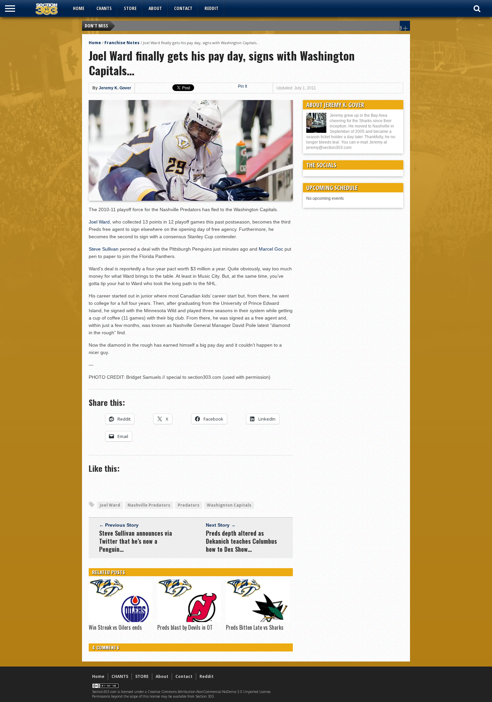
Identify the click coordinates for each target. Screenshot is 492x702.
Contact (183, 8)
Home (78, 8)
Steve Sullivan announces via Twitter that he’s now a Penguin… (135, 541)
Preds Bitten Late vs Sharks (254, 627)
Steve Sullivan (103, 249)
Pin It (242, 86)
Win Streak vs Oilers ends (115, 627)
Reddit (211, 8)
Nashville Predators (149, 505)
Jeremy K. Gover (115, 88)
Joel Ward (99, 222)
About (155, 8)
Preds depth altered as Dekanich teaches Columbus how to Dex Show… (241, 541)
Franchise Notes (122, 43)
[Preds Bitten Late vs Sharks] (258, 620)
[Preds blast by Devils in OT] (189, 620)
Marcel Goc (271, 249)
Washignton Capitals (229, 505)
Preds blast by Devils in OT (185, 627)
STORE (130, 8)
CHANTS (104, 8)
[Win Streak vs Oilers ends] (120, 620)
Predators (188, 505)
